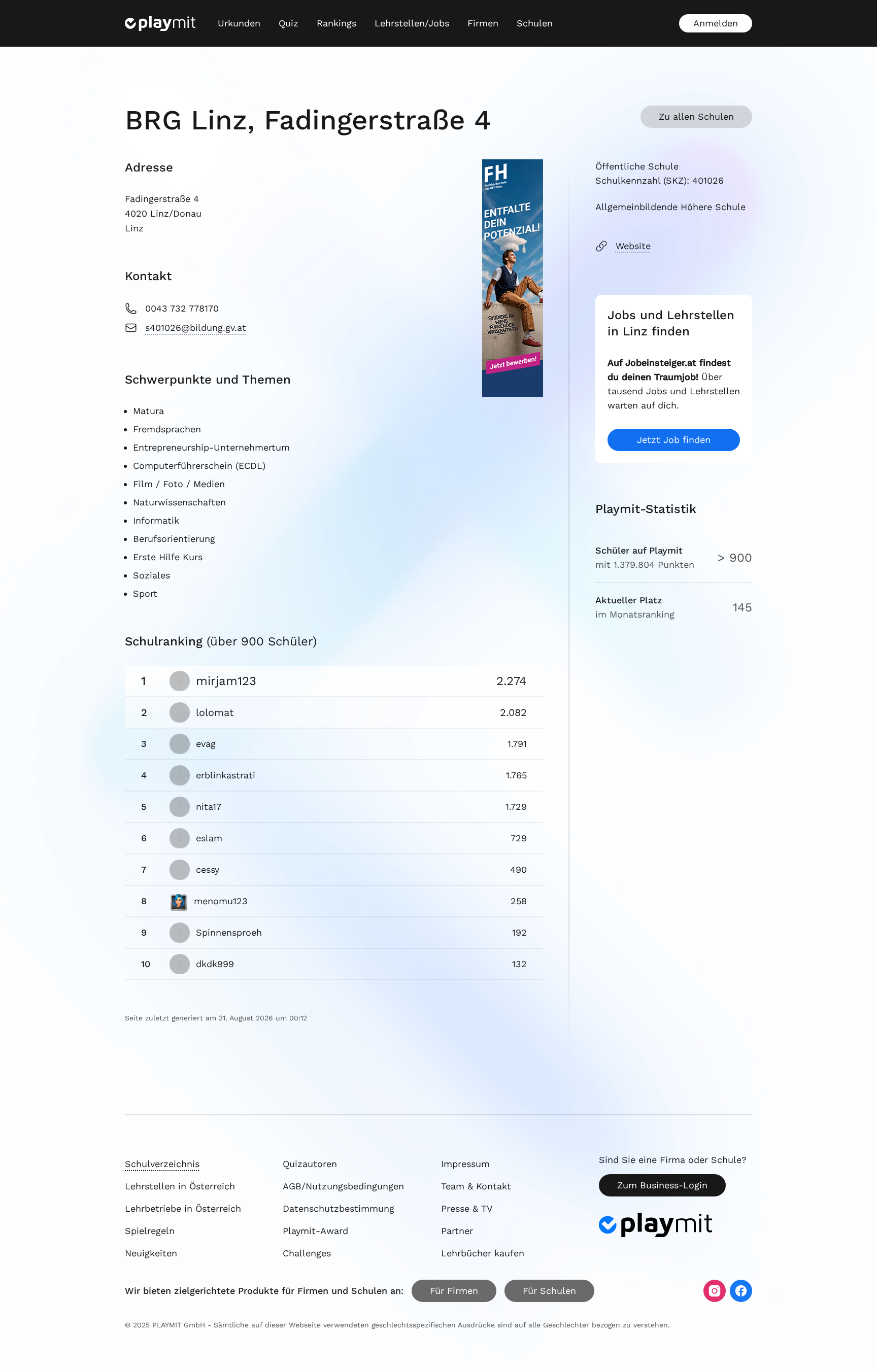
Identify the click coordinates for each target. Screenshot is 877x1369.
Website (633, 246)
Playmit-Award (315, 1230)
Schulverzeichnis (162, 1163)
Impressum (465, 1163)
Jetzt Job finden (674, 439)
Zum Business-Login (662, 1185)
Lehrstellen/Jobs (412, 23)
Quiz (288, 23)
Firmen (482, 23)
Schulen (535, 23)
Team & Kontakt (476, 1186)
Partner (457, 1230)
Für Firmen (454, 1290)
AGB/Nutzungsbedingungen (343, 1186)
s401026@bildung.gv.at (195, 327)
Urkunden (239, 23)
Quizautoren (310, 1163)
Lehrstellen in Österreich (180, 1186)
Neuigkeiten (151, 1253)
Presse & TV (467, 1208)
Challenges (307, 1253)
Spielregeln (150, 1230)
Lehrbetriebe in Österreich (183, 1208)
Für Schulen (549, 1290)
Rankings (336, 23)
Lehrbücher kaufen (482, 1253)
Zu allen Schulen (696, 116)
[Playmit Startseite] (160, 23)
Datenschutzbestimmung (338, 1208)
